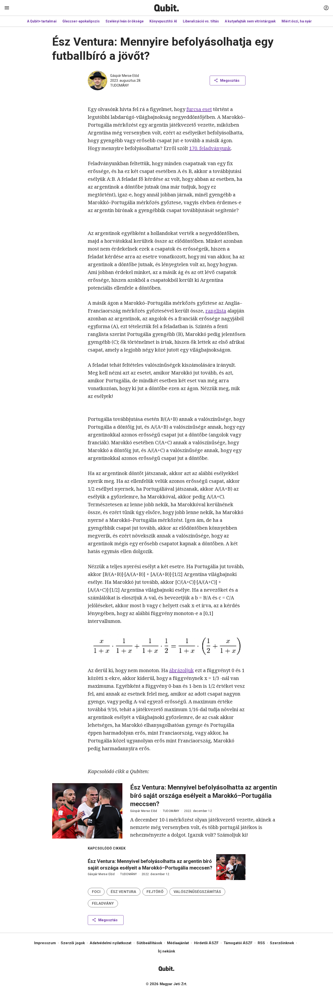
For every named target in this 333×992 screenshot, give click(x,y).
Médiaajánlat (178, 943)
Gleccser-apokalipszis (81, 21)
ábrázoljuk (181, 670)
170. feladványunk (210, 148)
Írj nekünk (166, 951)
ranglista (216, 310)
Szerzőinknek (282, 943)
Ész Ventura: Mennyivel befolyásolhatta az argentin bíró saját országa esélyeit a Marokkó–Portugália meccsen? (203, 796)
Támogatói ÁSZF (238, 943)
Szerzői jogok (73, 943)
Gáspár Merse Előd (124, 76)
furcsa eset (199, 109)
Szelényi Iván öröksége (125, 21)
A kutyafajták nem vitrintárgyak (250, 21)
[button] (96, 892)
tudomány (119, 85)
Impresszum (45, 943)
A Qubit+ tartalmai (42, 21)
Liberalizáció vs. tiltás (201, 21)
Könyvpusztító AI (163, 21)
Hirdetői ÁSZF (206, 943)
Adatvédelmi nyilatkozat (110, 943)
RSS (261, 943)
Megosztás (229, 80)
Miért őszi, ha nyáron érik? (303, 21)
